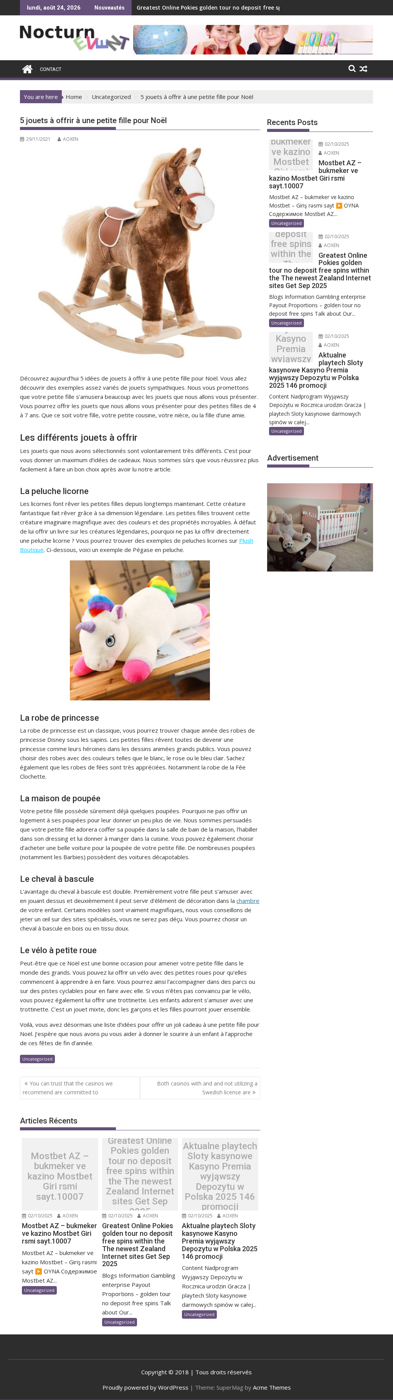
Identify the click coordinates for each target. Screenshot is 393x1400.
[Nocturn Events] (27, 68)
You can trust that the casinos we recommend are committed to (68, 1087)
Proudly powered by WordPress (145, 1387)
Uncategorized (37, 1059)
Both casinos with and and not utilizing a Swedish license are (207, 1087)
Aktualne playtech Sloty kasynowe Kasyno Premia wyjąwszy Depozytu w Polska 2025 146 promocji (220, 1176)
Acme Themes (272, 1387)
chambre (247, 900)
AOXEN (70, 139)
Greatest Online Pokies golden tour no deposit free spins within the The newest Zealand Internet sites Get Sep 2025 (140, 1176)
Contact (50, 69)
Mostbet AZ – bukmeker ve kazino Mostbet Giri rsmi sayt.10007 (60, 1176)
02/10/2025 (40, 1215)
